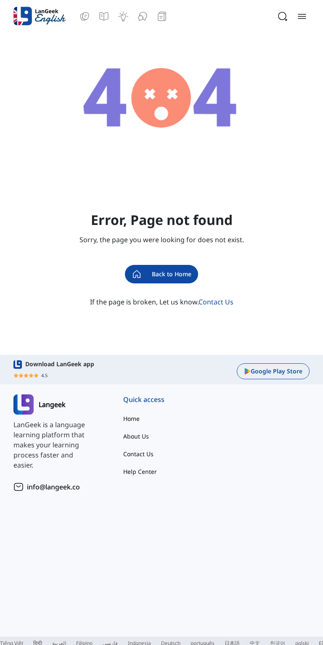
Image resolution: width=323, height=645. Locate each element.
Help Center (140, 472)
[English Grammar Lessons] (103, 16)
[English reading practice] (162, 16)
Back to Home (171, 274)
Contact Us (216, 302)
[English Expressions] (123, 16)
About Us (136, 436)
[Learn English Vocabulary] (84, 16)
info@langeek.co (53, 487)
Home (131, 419)
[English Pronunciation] (142, 16)
